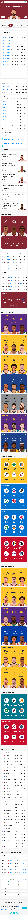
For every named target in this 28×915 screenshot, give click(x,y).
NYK (21, 885)
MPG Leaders (5, 628)
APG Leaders (5, 356)
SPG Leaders (5, 376)
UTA (20, 869)
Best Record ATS (6, 695)
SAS (20, 863)
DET (11, 280)
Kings (7, 844)
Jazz (7, 847)
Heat (3, 17)
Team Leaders (5, 217)
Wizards (8, 797)
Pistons (8, 755)
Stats (10, 25)
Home (5, 902)
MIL (11, 894)
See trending (7, 146)
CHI (10, 863)
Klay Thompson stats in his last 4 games (14, 143)
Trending (15, 902)
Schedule (4, 272)
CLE (11, 869)
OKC (20, 872)
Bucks (7, 265)
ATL (21, 289)
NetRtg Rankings (6, 511)
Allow (24, 908)
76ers (7, 773)
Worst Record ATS (6, 721)
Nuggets (8, 810)
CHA (21, 283)
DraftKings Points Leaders (9, 588)
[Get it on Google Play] (14, 913)
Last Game (4, 293)
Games (16, 25)
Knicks (7, 761)
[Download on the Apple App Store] (11, 913)
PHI (11, 885)
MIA (21, 277)
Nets (7, 791)
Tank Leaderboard (6, 538)
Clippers (8, 828)
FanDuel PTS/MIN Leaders (8, 647)
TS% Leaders (5, 434)
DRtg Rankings (5, 485)
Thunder (8, 804)
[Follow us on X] (17, 912)
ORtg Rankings (5, 459)
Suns (7, 822)
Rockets (8, 816)
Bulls (7, 268)
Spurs (7, 807)
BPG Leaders (5, 395)
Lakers (7, 813)
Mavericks (8, 837)
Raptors (8, 767)
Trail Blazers (9, 825)
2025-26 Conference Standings (10, 251)
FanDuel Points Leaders (8, 569)
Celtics (7, 758)
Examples (21, 902)
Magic (7, 256)
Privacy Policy (4, 910)
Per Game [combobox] (4, 28)
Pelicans (8, 834)
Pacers (7, 794)
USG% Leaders (5, 608)
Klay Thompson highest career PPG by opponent (12, 135)
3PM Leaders (5, 415)
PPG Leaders (5, 315)
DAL (11, 286)
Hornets (8, 259)
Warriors (8, 831)
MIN (11, 277)
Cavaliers (8, 764)
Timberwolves (9, 819)
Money (10, 902)
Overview (4, 25)
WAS (21, 894)
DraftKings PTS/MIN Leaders (9, 669)
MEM (20, 860)
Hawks (7, 770)
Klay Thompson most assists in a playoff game (12, 140)
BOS (11, 882)
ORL (21, 891)
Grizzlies (8, 840)
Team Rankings (6, 238)
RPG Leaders (5, 336)
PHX (11, 860)
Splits (22, 25)
